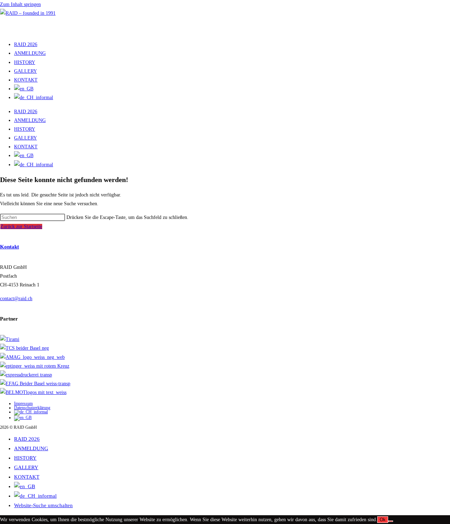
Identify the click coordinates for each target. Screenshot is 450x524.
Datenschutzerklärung (32, 407)
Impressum (23, 403)
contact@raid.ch (16, 298)
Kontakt (9, 247)
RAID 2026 (25, 44)
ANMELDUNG (30, 53)
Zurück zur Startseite (21, 226)
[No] (390, 521)
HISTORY (24, 62)
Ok (383, 519)
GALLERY (25, 71)
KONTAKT (26, 80)
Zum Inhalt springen (20, 4)
